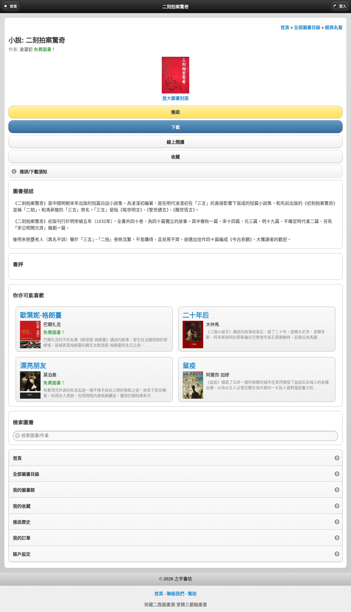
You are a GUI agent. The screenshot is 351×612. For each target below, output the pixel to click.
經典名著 (333, 27)
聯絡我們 (175, 593)
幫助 (192, 593)
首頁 (285, 27)
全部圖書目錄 (307, 27)
